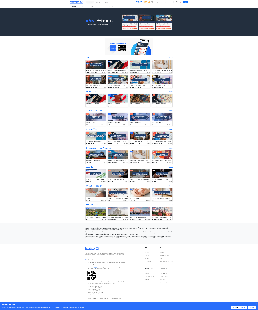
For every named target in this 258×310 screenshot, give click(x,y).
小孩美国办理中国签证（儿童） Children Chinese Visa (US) (129, 24)
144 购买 (148, 72)
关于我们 (147, 273)
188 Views (103, 219)
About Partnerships (164, 255)
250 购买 (148, 87)
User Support (163, 273)
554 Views (147, 105)
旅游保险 (74, 6)
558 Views (169, 124)
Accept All (252, 307)
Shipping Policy (164, 276)
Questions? (147, 258)
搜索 (161, 258)
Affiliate (162, 252)
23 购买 (104, 162)
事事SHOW (101, 6)
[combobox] (164, 2)
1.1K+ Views (125, 105)
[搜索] (157, 2)
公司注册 (107, 2)
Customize (234, 307)
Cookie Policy (81, 307)
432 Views (103, 200)
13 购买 (126, 181)
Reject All (243, 307)
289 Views (147, 219)
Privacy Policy (148, 261)
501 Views (125, 219)
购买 (135, 28)
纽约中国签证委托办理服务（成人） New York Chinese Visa (163, 24)
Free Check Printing (112, 6)
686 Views (147, 124)
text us (95, 267)
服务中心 (98, 2)
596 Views (169, 219)
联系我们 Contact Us (149, 276)
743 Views (125, 200)
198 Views (169, 105)
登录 (186, 2)
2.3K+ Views (125, 72)
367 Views (125, 124)
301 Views (103, 181)
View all (171, 57)
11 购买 (148, 181)
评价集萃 (92, 6)
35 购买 (126, 87)
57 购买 (104, 72)
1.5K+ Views (125, 162)
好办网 (90, 2)
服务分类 (147, 255)
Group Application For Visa (166, 261)
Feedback (147, 279)
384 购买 (170, 87)
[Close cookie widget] (256, 303)
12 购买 (170, 200)
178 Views (147, 200)
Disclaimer (162, 279)
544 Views (103, 124)
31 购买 (170, 72)
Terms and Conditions (150, 264)
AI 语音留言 (82, 6)
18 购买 (170, 181)
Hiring (146, 282)
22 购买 (104, 87)
